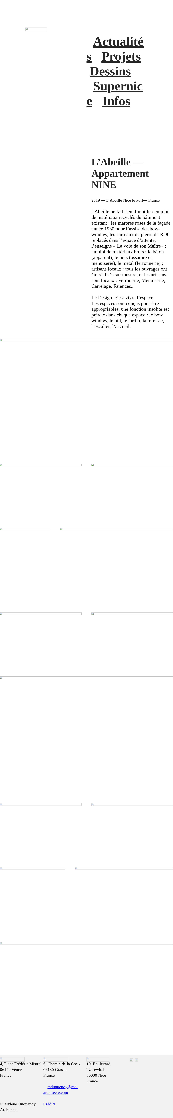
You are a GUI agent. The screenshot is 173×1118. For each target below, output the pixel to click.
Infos (116, 101)
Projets (121, 56)
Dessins (110, 71)
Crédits (49, 1104)
